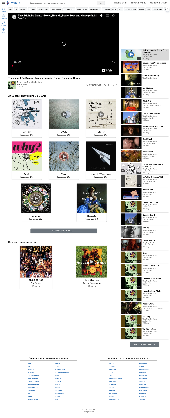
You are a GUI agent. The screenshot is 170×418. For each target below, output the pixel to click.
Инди (120, 9)
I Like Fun (101, 132)
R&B (114, 9)
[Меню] (3, 3)
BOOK (64, 132)
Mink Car (27, 132)
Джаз (148, 9)
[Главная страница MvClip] (13, 3)
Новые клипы (121, 3)
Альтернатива (82, 9)
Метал (141, 9)
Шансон (23, 9)
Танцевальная (43, 9)
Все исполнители (158, 3)
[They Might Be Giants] (12, 85)
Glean (63, 174)
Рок (16, 9)
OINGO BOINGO (36, 280)
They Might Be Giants (34, 82)
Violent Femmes (92, 280)
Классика (106, 9)
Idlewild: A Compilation (101, 174)
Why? (25, 84)
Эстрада (32, 9)
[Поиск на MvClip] (101, 3)
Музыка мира (95, 9)
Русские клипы (138, 3)
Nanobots (91, 216)
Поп (10, 9)
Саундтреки (157, 9)
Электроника (56, 9)
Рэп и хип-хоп (68, 9)
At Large (36, 216)
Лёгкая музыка (130, 9)
